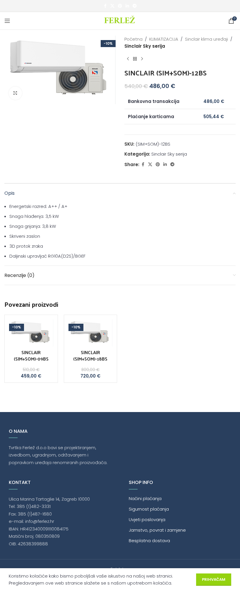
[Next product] (141, 59)
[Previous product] (127, 59)
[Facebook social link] (105, 6)
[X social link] (112, 6)
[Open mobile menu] (7, 21)
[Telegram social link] (134, 6)
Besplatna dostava (149, 540)
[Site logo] (120, 20)
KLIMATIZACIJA (163, 39)
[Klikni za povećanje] (15, 93)
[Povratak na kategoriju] (134, 59)
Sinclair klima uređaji (206, 39)
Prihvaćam (213, 579)
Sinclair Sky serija (144, 46)
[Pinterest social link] (120, 6)
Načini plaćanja (145, 498)
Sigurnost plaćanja (149, 509)
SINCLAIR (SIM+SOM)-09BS (31, 355)
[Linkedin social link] (127, 6)
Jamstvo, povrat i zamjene (157, 530)
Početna (133, 39)
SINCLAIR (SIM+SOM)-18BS (90, 355)
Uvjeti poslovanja (147, 519)
